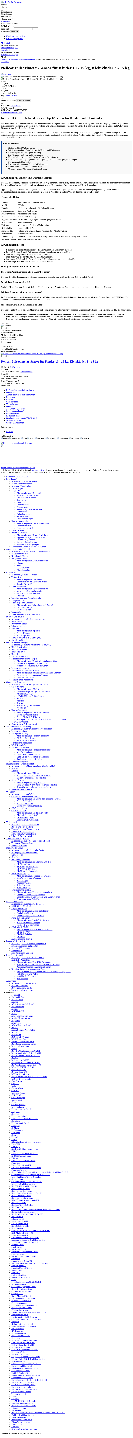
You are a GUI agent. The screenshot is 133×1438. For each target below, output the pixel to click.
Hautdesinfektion (18, 652)
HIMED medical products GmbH (25, 1200)
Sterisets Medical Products (22, 1387)
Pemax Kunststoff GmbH (21, 1308)
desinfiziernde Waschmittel (22, 680)
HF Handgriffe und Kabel (27, 866)
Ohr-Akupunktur (24, 570)
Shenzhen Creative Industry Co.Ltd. (26, 1364)
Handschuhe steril (24, 526)
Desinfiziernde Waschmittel (28, 820)
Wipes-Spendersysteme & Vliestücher (32, 666)
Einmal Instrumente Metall (27, 715)
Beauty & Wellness (19, 533)
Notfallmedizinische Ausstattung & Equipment (30, 969)
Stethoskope (22, 512)
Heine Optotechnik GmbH (22, 1191)
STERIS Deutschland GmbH (23, 1385)
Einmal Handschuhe (19, 521)
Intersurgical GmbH (19, 1221)
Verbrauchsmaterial (19, 845)
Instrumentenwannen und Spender (25, 670)
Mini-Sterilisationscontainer (28, 752)
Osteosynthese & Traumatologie (24, 724)
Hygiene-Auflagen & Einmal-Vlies (31, 537)
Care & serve (16, 1081)
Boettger (14, 1058)
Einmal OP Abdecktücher (27, 801)
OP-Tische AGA (23, 932)
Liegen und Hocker (19, 908)
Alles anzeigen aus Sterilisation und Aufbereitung (31, 729)
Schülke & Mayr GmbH (21, 1347)
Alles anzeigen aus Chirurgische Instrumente (29, 684)
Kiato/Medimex (17, 1228)
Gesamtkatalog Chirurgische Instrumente (33, 691)
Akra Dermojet (17, 1006)
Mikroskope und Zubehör (21, 603)
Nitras (13, 1280)
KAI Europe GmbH (19, 1223)
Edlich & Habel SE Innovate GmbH (26, 1142)
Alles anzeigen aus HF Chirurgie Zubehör (34, 862)
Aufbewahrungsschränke (21, 939)
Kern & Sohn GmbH (20, 1226)
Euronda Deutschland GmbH (23, 1160)
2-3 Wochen (16, 105)
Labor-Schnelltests (19, 586)
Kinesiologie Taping (19, 556)
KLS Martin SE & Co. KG (22, 1233)
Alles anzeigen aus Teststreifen (29, 579)
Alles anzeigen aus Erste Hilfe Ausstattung (34, 962)
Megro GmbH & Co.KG (21, 1261)
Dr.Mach (15, 1128)
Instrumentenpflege (19, 731)
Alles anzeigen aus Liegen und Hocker (32, 911)
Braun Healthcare (18, 1069)
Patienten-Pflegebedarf (15, 941)
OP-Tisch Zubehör (24, 934)
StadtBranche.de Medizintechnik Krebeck (18, 468)
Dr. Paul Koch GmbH (20, 1123)
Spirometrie (21, 500)
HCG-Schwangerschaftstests (28, 593)
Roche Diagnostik (18, 1333)
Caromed (15, 1083)
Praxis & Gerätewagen (20, 918)
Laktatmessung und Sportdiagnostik (26, 598)
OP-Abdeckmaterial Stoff (27, 815)
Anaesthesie (11, 981)
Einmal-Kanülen (23, 633)
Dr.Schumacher (17, 1130)
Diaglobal (15, 1111)
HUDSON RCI (17, 1207)
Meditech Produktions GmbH (23, 1256)
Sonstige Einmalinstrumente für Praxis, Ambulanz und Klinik (42, 719)
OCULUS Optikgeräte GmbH (23, 1287)
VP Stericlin (16, 1410)
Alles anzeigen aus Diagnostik (29, 493)
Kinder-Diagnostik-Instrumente (29, 509)
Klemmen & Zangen (25, 694)
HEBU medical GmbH (20, 1188)
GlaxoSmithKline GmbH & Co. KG (26, 1177)
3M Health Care (18, 997)
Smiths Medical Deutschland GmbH (26, 1375)
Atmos (14, 1032)
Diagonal (15, 1114)
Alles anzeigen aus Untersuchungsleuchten (34, 892)
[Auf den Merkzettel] (2, 103)
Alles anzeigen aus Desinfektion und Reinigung (31, 645)
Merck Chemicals (18, 1266)
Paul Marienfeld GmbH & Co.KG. (25, 1305)
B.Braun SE (16, 1034)
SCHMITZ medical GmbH (22, 1345)
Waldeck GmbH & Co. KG (22, 1415)
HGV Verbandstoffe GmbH (22, 1198)
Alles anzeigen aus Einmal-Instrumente (33, 712)
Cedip (13, 1086)
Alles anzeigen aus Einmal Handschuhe (33, 523)
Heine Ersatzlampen (25, 519)
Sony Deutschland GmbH (22, 1378)
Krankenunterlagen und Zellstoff (24, 946)
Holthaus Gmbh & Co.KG (22, 1205)
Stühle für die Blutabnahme (22, 906)
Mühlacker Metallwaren (21, 1277)
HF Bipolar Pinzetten (25, 864)
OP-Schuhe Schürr (19, 808)
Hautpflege (16, 654)
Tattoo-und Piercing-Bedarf (17, 838)
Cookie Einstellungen (15, 423)
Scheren (20, 703)
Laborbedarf (11, 572)
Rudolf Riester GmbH (20, 1336)
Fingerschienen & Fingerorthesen (25, 829)
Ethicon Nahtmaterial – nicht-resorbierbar (34, 775)
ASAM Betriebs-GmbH (21, 1025)
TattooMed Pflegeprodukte (22, 843)
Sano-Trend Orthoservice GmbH (24, 1340)
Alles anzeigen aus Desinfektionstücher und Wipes (37, 661)
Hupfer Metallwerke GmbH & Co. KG (27, 1214)
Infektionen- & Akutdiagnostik (29, 591)
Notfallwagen (22, 978)
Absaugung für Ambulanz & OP (24, 852)
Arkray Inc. (16, 1023)
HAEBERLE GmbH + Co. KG (24, 1186)
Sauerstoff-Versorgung (20, 948)
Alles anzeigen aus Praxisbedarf (24, 481)
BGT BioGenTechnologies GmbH (25, 1051)
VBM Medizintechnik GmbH (23, 1406)
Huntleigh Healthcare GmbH (23, 1212)
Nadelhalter (21, 698)
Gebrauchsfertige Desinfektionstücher (32, 663)
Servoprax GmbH (18, 1361)
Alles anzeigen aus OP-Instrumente (31, 689)
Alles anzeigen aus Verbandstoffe (25, 824)
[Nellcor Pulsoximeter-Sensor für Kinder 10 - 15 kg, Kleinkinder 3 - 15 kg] (32, 354)
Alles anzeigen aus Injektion (28, 631)
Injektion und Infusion (15, 617)
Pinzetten (20, 701)
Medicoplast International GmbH (24, 1252)
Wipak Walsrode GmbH (21, 1422)
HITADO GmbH (18, 1202)
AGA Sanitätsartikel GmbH (22, 1004)
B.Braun (14, 768)
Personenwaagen (24, 883)
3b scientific (16, 995)
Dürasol (14, 1137)
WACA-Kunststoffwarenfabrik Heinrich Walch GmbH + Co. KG (38, 1413)
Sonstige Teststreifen (25, 584)
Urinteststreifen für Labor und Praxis (32, 582)
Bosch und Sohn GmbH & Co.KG (25, 1062)
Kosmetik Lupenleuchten (27, 542)
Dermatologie (17, 488)
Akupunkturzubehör (19, 554)
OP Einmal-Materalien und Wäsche (25, 796)
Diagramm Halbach (19, 1116)
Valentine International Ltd (22, 1403)
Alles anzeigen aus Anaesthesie (24, 983)
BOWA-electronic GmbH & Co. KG (26, 1065)
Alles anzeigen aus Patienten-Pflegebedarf (28, 943)
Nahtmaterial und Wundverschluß (20, 764)
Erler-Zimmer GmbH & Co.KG (24, 1153)
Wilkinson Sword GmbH (21, 1420)
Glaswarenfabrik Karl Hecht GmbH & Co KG (30, 1174)
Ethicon (14, 771)
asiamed (20, 563)
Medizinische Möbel (14, 901)
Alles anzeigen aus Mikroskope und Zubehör (35, 605)
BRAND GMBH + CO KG (23, 1067)
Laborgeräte (16, 612)
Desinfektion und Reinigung (17, 642)
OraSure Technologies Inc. (22, 1291)
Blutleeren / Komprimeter (21, 988)
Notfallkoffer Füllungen (26, 976)
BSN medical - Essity (20, 1074)
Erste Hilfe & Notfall (14, 955)
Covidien (15, 1102)
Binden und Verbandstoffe (22, 827)
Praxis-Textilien (17, 530)
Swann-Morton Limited (21, 1392)
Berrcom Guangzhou (20, 1046)
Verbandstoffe (12, 822)
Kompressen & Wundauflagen (23, 834)
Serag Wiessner (17, 780)
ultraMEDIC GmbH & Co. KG (24, 1401)
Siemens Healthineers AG (22, 1366)
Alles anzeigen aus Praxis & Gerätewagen (34, 920)
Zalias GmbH (17, 1424)
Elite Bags (15, 1146)
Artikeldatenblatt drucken (11, 112)
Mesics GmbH (17, 1270)
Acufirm (14, 1002)
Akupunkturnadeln (19, 558)
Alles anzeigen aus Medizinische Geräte (27, 850)
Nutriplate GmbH (18, 1284)
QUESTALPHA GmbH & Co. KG (26, 1319)
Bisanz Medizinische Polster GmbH (26, 1053)
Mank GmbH (16, 1247)
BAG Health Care (18, 1039)
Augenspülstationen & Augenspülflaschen (34, 967)
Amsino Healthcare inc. (21, 1018)
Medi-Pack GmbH (19, 1249)
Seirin (19, 565)
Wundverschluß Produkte (21, 789)
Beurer (14, 1048)
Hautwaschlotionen (19, 649)
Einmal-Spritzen (23, 635)
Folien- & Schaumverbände (22, 831)
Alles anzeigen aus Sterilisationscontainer (33, 750)
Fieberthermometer (24, 514)
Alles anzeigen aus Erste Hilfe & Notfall (27, 957)
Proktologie (21, 708)
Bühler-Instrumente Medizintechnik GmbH (29, 1076)
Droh (13, 1135)
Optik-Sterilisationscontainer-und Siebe (33, 757)
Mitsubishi (15, 1273)
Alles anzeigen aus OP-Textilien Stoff (32, 813)
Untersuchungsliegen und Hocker (30, 915)
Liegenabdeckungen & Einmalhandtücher (28, 547)
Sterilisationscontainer (20, 747)
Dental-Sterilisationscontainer (29, 754)
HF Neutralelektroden (26, 869)
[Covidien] (6, 74)
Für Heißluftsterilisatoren (27, 740)
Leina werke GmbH (19, 1235)
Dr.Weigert (15, 1132)
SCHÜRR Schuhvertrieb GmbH (24, 1350)
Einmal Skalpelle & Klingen (28, 717)
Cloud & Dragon (18, 1097)
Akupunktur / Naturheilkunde (18, 549)
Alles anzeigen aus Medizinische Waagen (34, 876)
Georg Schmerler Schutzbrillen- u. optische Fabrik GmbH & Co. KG (39, 1172)
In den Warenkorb (23, 101)
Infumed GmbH (18, 1219)
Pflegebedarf (16, 950)
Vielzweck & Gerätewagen (28, 925)
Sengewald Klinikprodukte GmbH (25, 1357)
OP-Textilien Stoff (18, 810)
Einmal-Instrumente (19, 710)
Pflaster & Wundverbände (22, 836)
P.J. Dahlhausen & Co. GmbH (23, 1298)
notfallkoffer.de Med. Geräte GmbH (26, 1282)
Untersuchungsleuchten (21, 890)
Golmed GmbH (17, 1179)
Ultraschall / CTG (24, 502)
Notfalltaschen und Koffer (27, 974)
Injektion (15, 628)
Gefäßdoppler (17, 855)
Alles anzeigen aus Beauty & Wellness (32, 535)
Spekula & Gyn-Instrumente (28, 705)
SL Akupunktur (23, 568)
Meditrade (15, 1259)
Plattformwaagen (24, 887)
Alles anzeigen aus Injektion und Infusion (28, 619)
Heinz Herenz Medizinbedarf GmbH (26, 1193)
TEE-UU (15, 1396)
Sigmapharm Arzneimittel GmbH (25, 1368)
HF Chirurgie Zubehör (20, 859)
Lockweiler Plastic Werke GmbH (25, 1237)
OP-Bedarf (10, 792)
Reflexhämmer (23, 516)
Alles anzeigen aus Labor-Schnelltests (32, 589)
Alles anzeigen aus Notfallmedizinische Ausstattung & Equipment (44, 971)
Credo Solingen (17, 1107)
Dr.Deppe (15, 1125)
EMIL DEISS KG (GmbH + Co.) (25, 1149)
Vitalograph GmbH (19, 1408)
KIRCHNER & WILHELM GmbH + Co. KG (30, 1230)
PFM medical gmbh (19, 1310)
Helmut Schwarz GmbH (21, 1195)
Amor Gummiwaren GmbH (22, 1016)
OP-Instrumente (17, 687)
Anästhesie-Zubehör (19, 985)
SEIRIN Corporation (20, 1354)
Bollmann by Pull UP (20, 1060)
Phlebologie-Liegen (25, 913)
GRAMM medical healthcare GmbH (26, 1181)
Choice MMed (17, 1088)
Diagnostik (15, 491)
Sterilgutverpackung (19, 733)
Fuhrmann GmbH (18, 1170)
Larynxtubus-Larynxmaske (22, 990)
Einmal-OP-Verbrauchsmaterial (29, 806)
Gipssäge (15, 857)
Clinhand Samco (18, 1093)
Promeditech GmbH (19, 1315)
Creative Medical (18, 1104)
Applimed (15, 1020)
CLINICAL (16, 1095)
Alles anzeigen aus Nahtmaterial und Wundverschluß (33, 766)
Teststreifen (16, 577)
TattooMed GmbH (19, 1394)
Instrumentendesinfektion (21, 668)
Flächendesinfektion (19, 656)
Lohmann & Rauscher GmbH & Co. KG (28, 1240)
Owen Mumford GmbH (21, 1296)
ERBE (14, 1151)
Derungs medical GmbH (21, 1109)
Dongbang (15, 1121)
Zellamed (15, 1427)
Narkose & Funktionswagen (28, 922)
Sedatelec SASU (18, 1352)
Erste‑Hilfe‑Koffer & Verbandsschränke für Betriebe (38, 964)
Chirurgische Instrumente (16, 682)
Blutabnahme (16, 621)
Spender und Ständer (20, 640)
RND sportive (17, 1331)
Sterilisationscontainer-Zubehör (29, 759)
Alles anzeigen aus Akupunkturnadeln (32, 561)
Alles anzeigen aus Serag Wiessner (31, 782)
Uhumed (15, 1399)
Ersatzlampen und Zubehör (28, 899)
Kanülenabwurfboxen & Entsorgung (26, 638)
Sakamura (15, 1338)
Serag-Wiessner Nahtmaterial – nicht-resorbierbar (37, 785)
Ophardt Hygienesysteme (21, 1289)
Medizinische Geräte (14, 848)
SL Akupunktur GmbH (20, 1371)
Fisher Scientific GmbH (21, 1165)
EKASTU (15, 1144)
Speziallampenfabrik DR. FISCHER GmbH (29, 1380)
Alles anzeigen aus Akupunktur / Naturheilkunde (31, 551)
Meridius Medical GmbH (21, 1268)
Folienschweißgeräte (19, 761)
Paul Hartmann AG (19, 1303)
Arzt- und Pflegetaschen (21, 486)
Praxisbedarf (11, 479)
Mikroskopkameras (24, 610)
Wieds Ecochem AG (19, 1417)
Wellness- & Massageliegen (28, 544)
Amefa (14, 1013)
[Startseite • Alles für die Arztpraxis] (11, 2)
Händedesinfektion (19, 647)
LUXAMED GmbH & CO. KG (24, 1242)
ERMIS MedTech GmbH (21, 1156)
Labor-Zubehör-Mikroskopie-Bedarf (26, 614)
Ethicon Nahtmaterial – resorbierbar (31, 778)
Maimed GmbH (17, 1245)
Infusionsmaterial (18, 626)
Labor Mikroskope (24, 607)
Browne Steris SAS (19, 1072)
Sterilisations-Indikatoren (21, 743)
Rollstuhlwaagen (23, 885)
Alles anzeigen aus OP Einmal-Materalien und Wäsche (39, 799)
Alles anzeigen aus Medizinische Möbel (27, 904)
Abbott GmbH (17, 999)
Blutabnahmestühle (19, 624)
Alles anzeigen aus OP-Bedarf (23, 794)
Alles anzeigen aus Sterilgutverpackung (33, 736)
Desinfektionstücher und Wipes (24, 659)
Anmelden (14, 32)
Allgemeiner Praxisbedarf (21, 484)
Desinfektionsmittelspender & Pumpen (32, 675)
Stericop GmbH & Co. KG (22, 1382)
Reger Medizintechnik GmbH (23, 1326)
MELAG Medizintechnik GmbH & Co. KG (29, 1263)
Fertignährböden (18, 600)
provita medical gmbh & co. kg (24, 1317)
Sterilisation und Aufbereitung (18, 726)
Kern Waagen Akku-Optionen (29, 878)
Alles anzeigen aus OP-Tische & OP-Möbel (34, 929)
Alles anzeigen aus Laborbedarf (24, 575)
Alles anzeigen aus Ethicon (28, 773)
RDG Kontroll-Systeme (21, 745)
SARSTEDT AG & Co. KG (23, 1343)
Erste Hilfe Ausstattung (20, 960)
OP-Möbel (21, 936)
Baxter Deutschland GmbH (22, 1041)
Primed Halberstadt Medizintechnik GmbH (29, 1312)
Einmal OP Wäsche (25, 803)
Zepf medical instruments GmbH (24, 1429)
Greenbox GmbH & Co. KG (23, 1184)
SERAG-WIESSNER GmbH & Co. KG (28, 1359)
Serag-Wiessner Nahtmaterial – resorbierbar (34, 787)
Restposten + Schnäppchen (17, 477)
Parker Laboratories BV (21, 1301)
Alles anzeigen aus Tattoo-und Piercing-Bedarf (30, 841)
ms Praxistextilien (18, 1275)
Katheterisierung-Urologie (22, 953)
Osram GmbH (17, 1294)
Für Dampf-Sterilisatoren (27, 738)
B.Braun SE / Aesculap (21, 1037)
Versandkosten (11, 95)
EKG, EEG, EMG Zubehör (28, 495)
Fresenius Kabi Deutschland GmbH (26, 1167)
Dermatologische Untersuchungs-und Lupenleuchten (38, 897)
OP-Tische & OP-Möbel (21, 927)
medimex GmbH (18, 1254)
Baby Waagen (22, 880)
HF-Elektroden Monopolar (28, 871)
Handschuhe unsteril (25, 528)
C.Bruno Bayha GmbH (21, 1079)
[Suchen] (2, 10)
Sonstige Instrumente (20, 722)
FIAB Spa (15, 1163)
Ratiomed (15, 1322)
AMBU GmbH (17, 1011)
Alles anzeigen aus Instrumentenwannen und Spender (39, 673)
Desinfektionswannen (25, 677)
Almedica (15, 1009)
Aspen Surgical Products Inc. (23, 1030)
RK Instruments (17, 1329)
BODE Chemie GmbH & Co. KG (25, 1055)
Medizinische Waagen (20, 873)
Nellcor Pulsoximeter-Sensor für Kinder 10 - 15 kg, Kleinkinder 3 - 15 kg (49, 361)
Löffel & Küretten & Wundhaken (30, 696)
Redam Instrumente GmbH (22, 1324)
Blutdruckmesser (23, 507)
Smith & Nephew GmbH (21, 1373)
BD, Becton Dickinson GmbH (23, 1044)
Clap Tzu (15, 1090)
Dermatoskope (23, 505)
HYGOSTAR (17, 1216)
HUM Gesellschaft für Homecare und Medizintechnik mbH (35, 1209)
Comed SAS (16, 1100)
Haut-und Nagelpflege (26, 540)
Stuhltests (20, 596)
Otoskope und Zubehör (26, 498)
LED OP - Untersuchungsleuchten (31, 894)
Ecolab (14, 1139)
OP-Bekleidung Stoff (25, 817)
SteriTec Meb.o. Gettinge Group (24, 1389)
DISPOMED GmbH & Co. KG (24, 1118)
